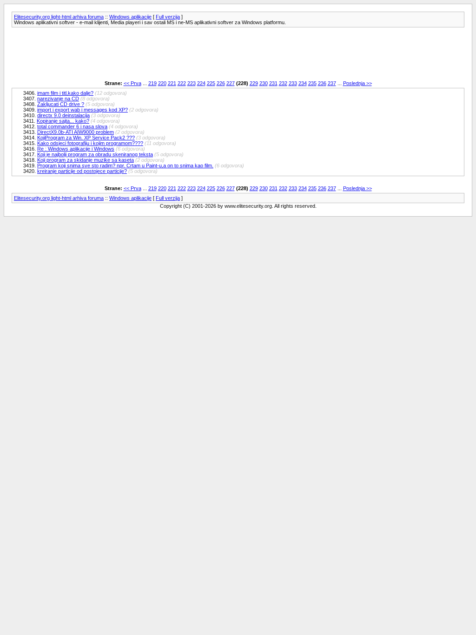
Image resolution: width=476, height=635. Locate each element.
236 (322, 83)
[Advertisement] (181, 54)
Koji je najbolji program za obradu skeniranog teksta (95, 154)
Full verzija (168, 17)
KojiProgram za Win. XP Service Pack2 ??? (86, 137)
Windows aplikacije (130, 17)
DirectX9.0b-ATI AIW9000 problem (75, 132)
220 (162, 83)
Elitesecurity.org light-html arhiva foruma (59, 17)
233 (293, 83)
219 (152, 83)
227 (230, 83)
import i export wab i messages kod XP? (82, 109)
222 (182, 83)
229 (254, 83)
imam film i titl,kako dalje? (65, 93)
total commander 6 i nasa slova (72, 126)
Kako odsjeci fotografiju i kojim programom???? (90, 143)
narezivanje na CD (58, 98)
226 (221, 83)
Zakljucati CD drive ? (60, 104)
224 (201, 83)
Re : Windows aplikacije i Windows (75, 149)
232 (283, 83)
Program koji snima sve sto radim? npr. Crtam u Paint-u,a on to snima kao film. (125, 165)
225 (211, 83)
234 (302, 83)
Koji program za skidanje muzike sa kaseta (85, 160)
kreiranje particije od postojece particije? (82, 171)
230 (263, 83)
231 (273, 83)
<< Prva (132, 83)
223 (191, 83)
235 (312, 83)
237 (332, 83)
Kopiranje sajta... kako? (63, 121)
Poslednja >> (357, 83)
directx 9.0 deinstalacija (63, 115)
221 (172, 83)
